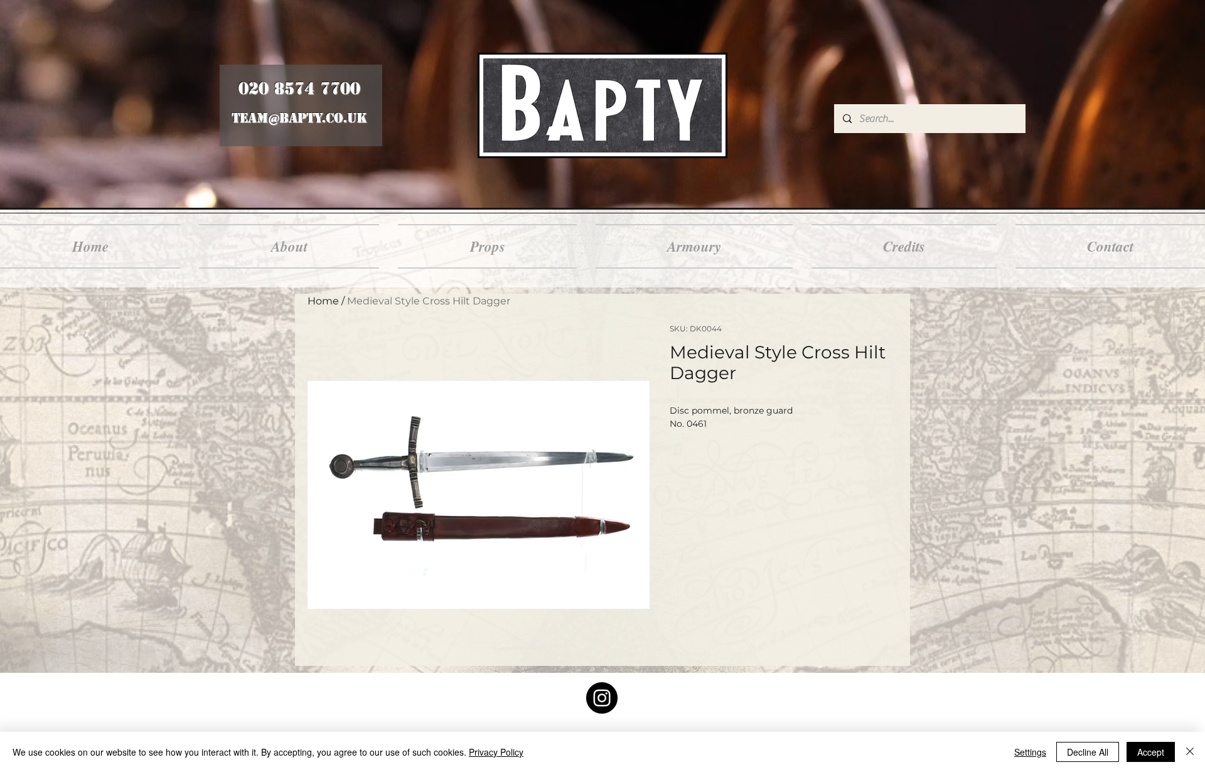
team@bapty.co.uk (299, 118)
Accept (1150, 752)
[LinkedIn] (602, 698)
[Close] (1189, 752)
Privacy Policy (496, 752)
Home (323, 301)
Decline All (1087, 752)
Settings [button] (1030, 752)
